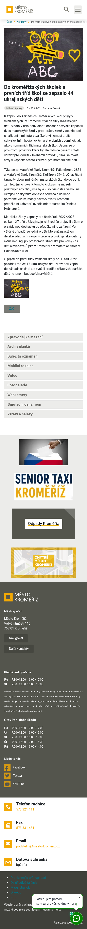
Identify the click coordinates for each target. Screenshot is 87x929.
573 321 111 (25, 809)
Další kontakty (19, 649)
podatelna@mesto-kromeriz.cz (38, 846)
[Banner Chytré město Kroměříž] (43, 562)
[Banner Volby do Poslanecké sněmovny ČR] (43, 452)
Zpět (12, 308)
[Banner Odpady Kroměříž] (43, 524)
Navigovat (16, 638)
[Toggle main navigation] (78, 9)
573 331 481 (25, 828)
